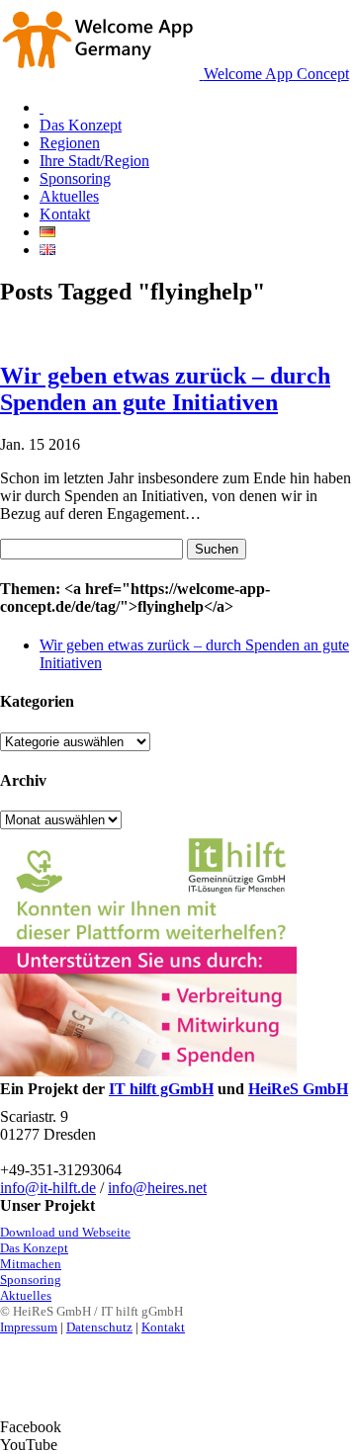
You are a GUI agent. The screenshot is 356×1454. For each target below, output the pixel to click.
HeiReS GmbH (298, 1088)
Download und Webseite (65, 1232)
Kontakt (163, 1327)
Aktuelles (25, 1295)
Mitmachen (30, 1263)
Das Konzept (34, 1247)
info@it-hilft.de (48, 1187)
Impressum (28, 1327)
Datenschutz (99, 1327)
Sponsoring (30, 1279)
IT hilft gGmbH (161, 1088)
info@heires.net (157, 1187)
